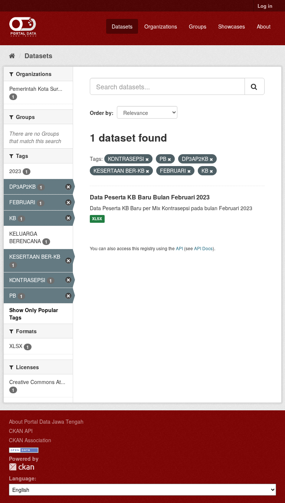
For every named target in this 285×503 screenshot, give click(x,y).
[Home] (12, 55)
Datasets (122, 26)
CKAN (21, 467)
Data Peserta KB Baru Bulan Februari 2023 (150, 197)
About (264, 26)
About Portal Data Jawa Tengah (46, 421)
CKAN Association (30, 440)
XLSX (97, 219)
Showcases (231, 26)
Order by (101, 112)
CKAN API (21, 430)
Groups (197, 26)
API (179, 248)
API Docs (203, 248)
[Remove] (147, 159)
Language (22, 478)
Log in (265, 5)
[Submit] (255, 86)
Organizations (160, 26)
